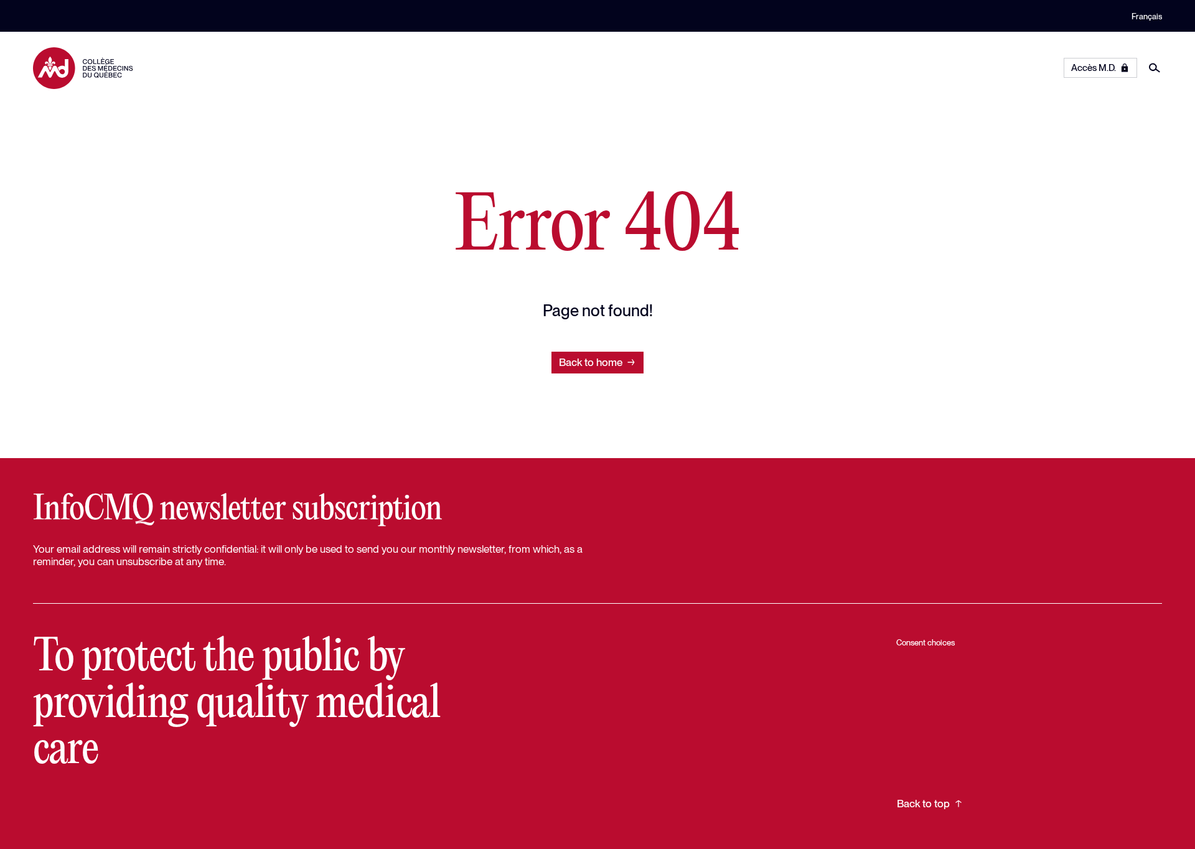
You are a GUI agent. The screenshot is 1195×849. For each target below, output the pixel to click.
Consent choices (925, 642)
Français (1147, 16)
